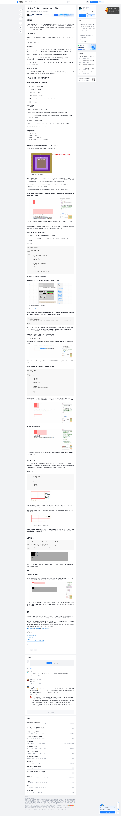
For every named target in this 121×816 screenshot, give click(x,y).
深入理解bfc (29, 776)
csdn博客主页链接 (45, 628)
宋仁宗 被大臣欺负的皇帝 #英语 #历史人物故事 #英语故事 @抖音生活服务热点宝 (38, 805)
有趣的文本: (82, 33)
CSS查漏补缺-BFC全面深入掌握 (34, 766)
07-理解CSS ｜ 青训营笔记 (33, 732)
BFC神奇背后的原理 (31, 635)
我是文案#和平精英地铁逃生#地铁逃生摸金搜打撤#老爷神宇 (58, 809)
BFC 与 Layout (83, 31)
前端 (73, 738)
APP (35, 1)
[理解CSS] (29, 786)
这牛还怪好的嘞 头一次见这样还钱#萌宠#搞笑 (63, 807)
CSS (73, 728)
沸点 (29, 1)
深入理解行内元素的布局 (32, 756)
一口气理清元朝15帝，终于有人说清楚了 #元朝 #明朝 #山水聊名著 (36, 809)
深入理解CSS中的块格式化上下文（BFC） (36, 771)
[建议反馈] (118, 810)
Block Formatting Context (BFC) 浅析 (35, 640)
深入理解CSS (30, 781)
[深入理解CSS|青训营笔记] (33, 761)
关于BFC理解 (30, 741)
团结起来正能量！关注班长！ (29, 798)
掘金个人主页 (30, 628)
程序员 (73, 743)
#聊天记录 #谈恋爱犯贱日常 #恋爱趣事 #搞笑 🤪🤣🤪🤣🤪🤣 (63, 805)
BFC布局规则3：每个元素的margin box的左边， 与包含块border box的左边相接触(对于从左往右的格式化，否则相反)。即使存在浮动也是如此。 (87, 24)
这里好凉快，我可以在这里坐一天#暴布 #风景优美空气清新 (35, 806)
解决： (81, 39)
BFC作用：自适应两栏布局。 (86, 30)
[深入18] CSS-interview (32, 751)
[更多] (118, 813)
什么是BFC (29, 639)
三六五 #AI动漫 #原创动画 (49, 806)
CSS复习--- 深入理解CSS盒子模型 (34, 736)
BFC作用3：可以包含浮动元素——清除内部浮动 (87, 26)
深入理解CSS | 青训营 (32, 746)
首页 (26, 1)
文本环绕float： (83, 37)
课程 (32, 1)
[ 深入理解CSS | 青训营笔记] (33, 722)
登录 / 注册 (49, 663)
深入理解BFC (30, 637)
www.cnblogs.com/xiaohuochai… (39, 308)
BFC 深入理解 (30, 790)
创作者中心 (93, 1)
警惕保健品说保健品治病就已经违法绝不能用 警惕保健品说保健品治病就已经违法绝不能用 (40, 807)
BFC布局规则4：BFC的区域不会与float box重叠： (87, 28)
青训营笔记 (72, 723)
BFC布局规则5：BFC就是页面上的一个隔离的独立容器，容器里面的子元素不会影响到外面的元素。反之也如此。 (87, 35)
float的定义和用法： (84, 41)
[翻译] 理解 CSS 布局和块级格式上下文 (35, 727)
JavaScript (69, 743)
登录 (101, 1)
